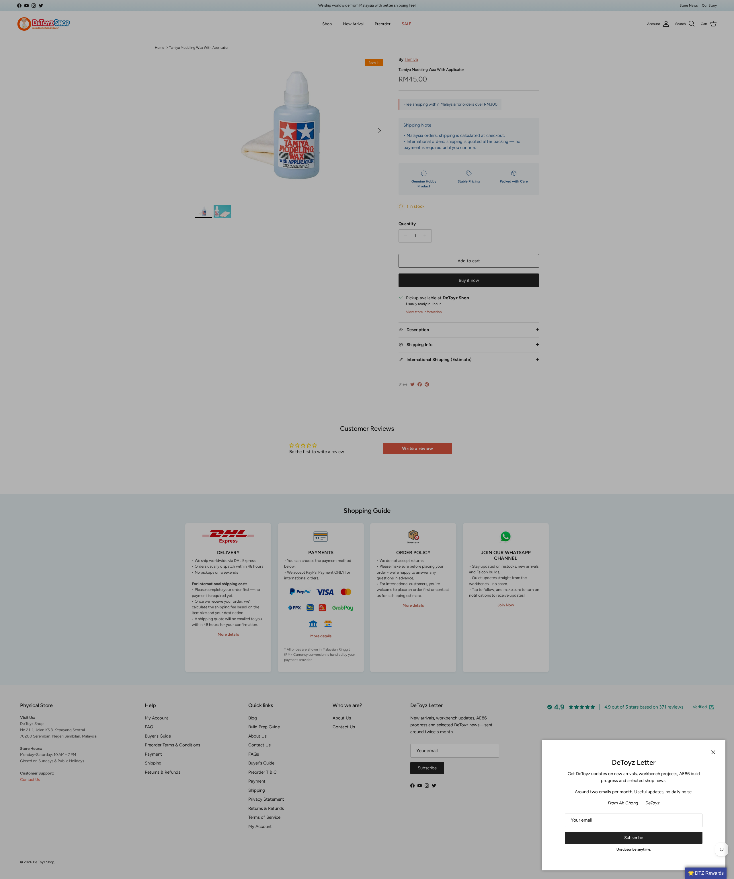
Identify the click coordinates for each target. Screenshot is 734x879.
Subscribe (633, 837)
